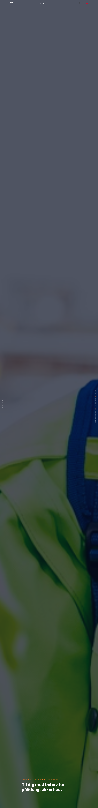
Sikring (39, 3)
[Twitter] (3, 405)
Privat (76, 3)
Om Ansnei (33, 3)
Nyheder (54, 3)
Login (63, 3)
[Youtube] (3, 407)
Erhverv (82, 3)
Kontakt (59, 3)
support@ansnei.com (95, 402)
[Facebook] (3, 402)
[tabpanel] (49, 404)
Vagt (43, 3)
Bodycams (48, 3)
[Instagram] (3, 400)
